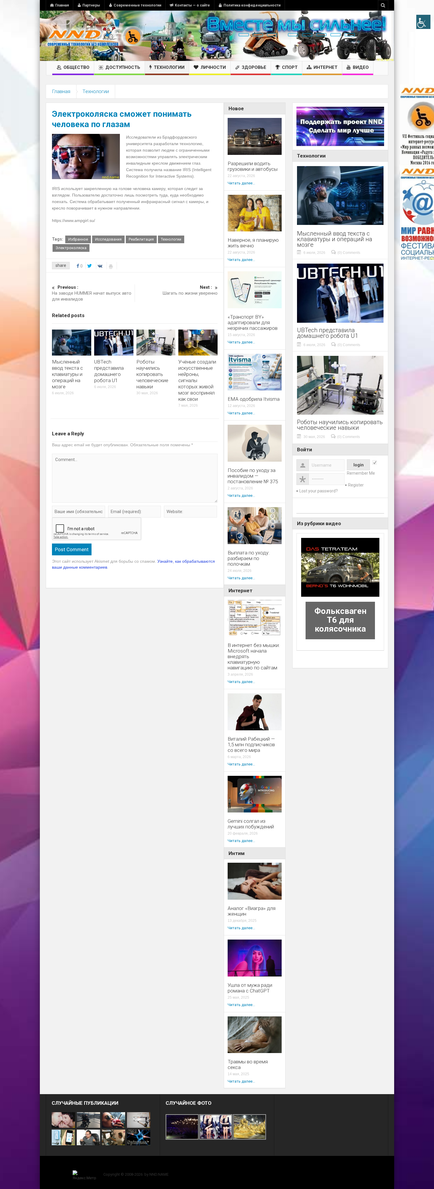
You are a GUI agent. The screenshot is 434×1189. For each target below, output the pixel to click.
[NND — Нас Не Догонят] (94, 35)
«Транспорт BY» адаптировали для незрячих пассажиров (253, 322)
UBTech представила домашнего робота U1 (109, 371)
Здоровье (254, 67)
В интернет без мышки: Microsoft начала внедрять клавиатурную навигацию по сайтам (254, 657)
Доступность (122, 67)
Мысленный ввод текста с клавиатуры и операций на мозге (67, 374)
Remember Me (361, 473)
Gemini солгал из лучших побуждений (251, 824)
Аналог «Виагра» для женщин (251, 911)
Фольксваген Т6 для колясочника (340, 620)
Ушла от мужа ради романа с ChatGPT (250, 988)
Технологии (169, 67)
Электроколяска (71, 248)
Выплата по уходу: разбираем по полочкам (249, 558)
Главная (62, 5)
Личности (213, 67)
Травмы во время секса (248, 1064)
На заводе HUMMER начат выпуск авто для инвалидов (91, 293)
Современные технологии (137, 5)
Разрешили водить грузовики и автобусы (253, 166)
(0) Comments (348, 253)
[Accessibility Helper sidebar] (423, 22)
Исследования (108, 239)
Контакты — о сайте (192, 5)
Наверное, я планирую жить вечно (253, 243)
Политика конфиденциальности (251, 5)
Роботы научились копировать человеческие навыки (152, 374)
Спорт (290, 67)
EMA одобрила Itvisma (254, 399)
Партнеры (91, 5)
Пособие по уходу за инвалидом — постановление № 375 (253, 476)
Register (356, 485)
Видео (361, 67)
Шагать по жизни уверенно (190, 290)
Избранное (78, 239)
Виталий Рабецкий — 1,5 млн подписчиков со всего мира (251, 744)
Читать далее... (241, 183)
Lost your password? (318, 491)
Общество (76, 67)
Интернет (325, 67)
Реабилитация (141, 239)
